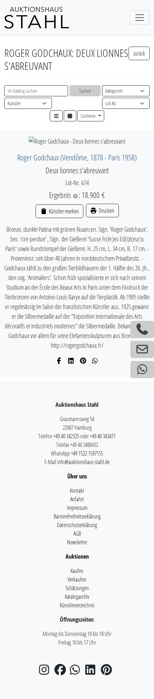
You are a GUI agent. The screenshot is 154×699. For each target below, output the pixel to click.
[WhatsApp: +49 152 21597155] (142, 369)
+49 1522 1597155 (87, 453)
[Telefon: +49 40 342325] (142, 329)
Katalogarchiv (77, 597)
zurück (139, 53)
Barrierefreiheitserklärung (77, 516)
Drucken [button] (106, 210)
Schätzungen (77, 588)
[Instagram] (46, 672)
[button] (56, 115)
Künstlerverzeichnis (77, 605)
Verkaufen (77, 579)
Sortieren (89, 115)
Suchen (85, 90)
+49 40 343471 (103, 436)
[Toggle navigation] (140, 17)
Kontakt (77, 491)
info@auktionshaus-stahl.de (83, 462)
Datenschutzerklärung (77, 525)
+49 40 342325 (66, 436)
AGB (77, 533)
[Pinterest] (83, 360)
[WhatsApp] (95, 360)
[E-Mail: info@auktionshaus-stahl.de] (142, 349)
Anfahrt (77, 499)
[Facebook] (59, 360)
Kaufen (77, 571)
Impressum (77, 508)
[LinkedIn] (71, 360)
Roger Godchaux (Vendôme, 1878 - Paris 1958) (77, 157)
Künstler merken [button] (63, 211)
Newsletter (77, 542)
